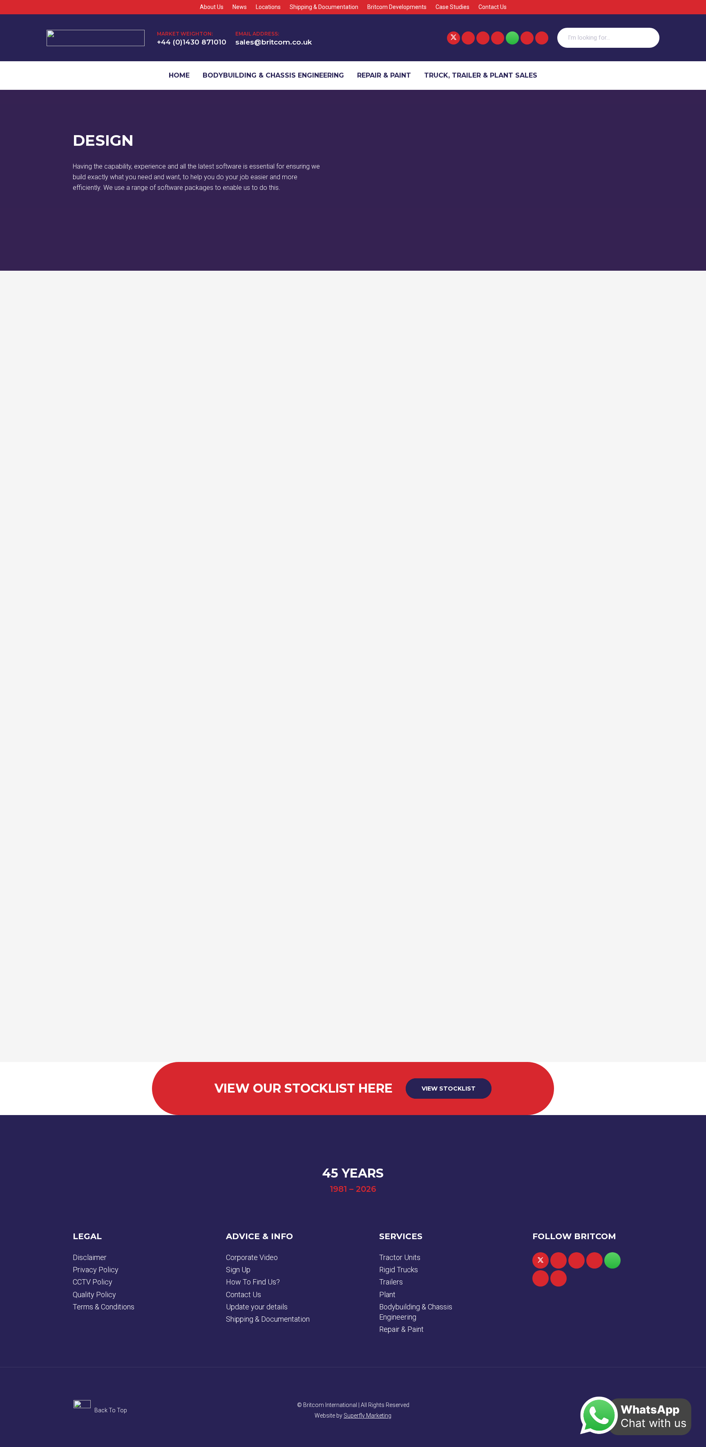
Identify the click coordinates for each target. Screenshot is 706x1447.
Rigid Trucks (398, 1269)
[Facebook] (468, 38)
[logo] (96, 38)
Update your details (257, 1306)
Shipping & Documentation (268, 1319)
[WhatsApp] (512, 38)
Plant (387, 1294)
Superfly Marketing (367, 1415)
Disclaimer (90, 1257)
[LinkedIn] (482, 38)
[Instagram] (527, 38)
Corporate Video (252, 1257)
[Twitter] (453, 38)
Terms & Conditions (103, 1306)
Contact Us (243, 1294)
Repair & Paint (401, 1329)
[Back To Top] (83, 1410)
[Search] (649, 38)
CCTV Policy (92, 1282)
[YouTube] (497, 38)
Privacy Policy (95, 1269)
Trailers (391, 1282)
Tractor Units (399, 1257)
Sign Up (238, 1269)
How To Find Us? (253, 1282)
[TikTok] (541, 38)
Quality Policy (94, 1294)
